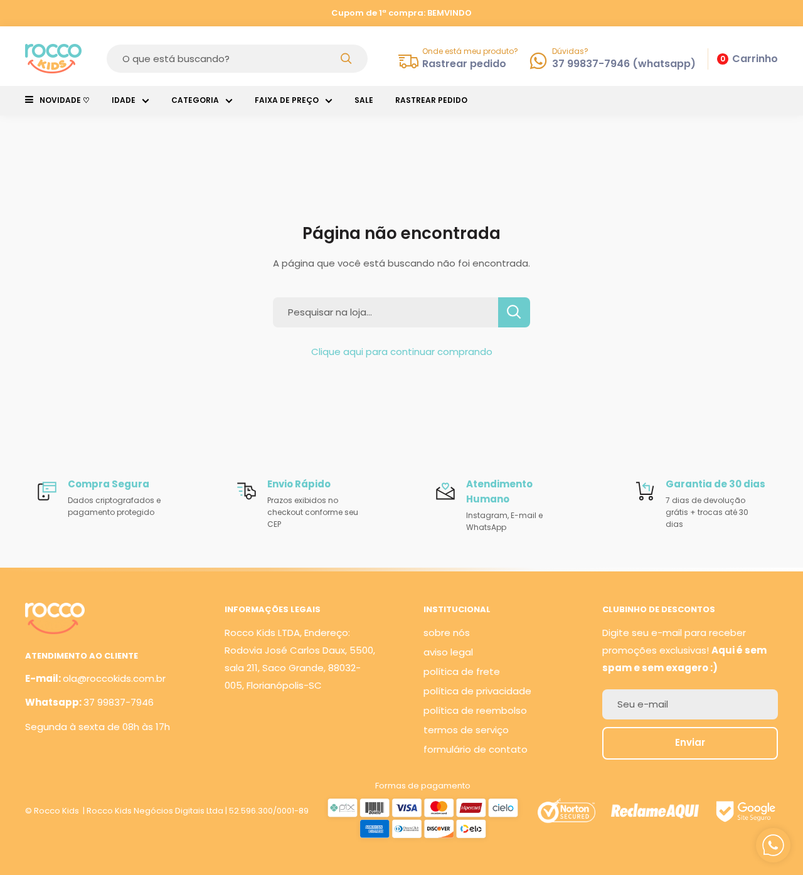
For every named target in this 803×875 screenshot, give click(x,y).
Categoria (195, 100)
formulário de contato (475, 749)
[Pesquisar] (346, 58)
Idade (124, 100)
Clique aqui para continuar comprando (401, 351)
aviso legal (448, 652)
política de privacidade (477, 690)
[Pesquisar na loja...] (514, 312)
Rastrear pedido (431, 100)
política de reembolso (475, 710)
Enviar (690, 742)
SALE (363, 100)
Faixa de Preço (287, 100)
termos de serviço (466, 729)
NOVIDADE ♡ (65, 100)
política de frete (461, 671)
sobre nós (446, 632)
